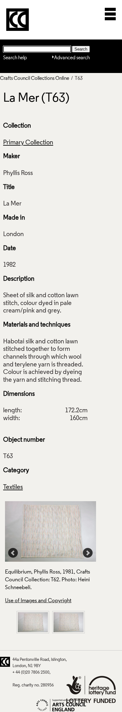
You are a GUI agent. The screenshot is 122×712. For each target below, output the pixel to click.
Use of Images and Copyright (38, 600)
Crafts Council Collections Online (34, 78)
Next (88, 553)
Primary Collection (28, 143)
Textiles (13, 487)
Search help (15, 58)
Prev (13, 553)
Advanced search (72, 58)
